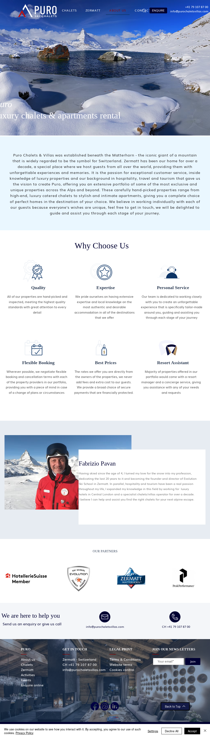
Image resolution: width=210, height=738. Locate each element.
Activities (28, 674)
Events (26, 679)
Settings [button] (153, 731)
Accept (192, 731)
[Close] (205, 731)
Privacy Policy (24, 733)
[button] (144, 11)
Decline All (171, 731)
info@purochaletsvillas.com (189, 11)
